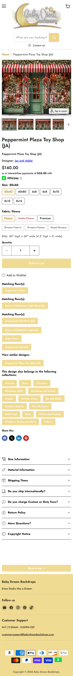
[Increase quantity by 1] (34, 250)
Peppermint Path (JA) (16, 347)
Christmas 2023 (14, 391)
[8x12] (8, 205)
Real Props (11, 414)
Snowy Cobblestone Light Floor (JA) (25, 305)
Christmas (41, 383)
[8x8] (45, 196)
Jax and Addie (24, 161)
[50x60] (9, 196)
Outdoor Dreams (14, 406)
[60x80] (23, 196)
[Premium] (45, 223)
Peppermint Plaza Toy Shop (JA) (23, 363)
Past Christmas (40, 406)
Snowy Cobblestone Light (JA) (21, 330)
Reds (28, 414)
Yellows (48, 422)
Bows (25, 383)
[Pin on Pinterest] (26, 438)
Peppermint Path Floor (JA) (20, 321)
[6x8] (35, 196)
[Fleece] (9, 223)
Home (5, 54)
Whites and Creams (50, 414)
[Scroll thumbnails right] (68, 124)
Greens (9, 398)
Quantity (7, 242)
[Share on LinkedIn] (19, 438)
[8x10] (56, 196)
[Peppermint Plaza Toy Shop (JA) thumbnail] (9, 124)
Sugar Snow (12, 338)
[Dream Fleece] (36, 232)
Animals (9, 383)
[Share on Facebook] (4, 438)
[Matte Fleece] (26, 223)
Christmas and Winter (43, 391)
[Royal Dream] (59, 232)
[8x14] (19, 205)
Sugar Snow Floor (15, 290)
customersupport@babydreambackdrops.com (28, 634)
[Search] (54, 37)
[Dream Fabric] (13, 232)
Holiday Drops (29, 398)
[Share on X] (12, 438)
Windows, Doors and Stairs (20, 422)
